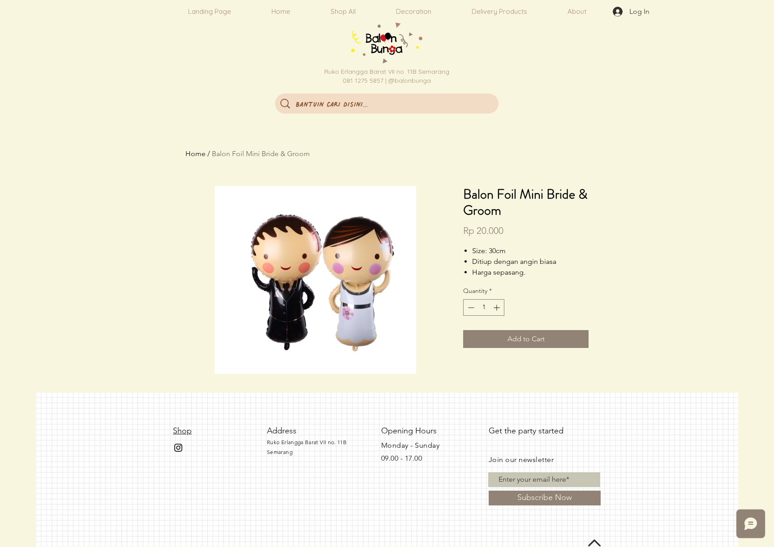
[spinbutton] (484, 307)
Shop (182, 431)
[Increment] (497, 307)
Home (195, 153)
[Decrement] (470, 307)
